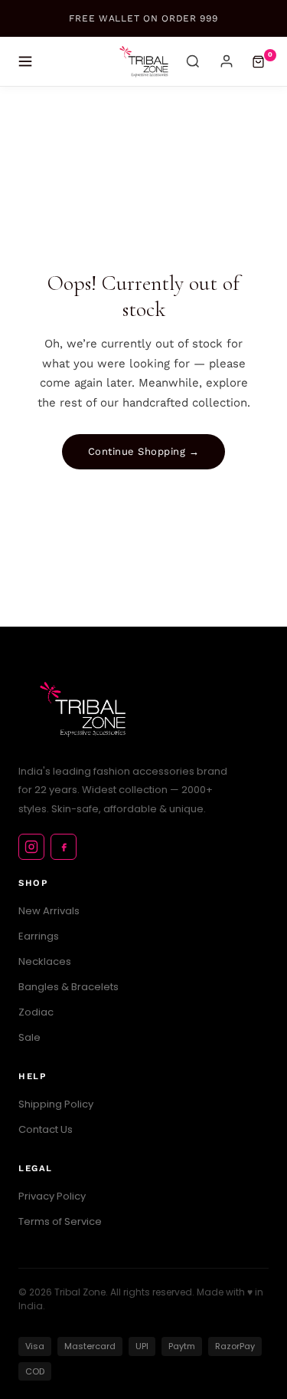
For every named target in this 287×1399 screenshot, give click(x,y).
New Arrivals (49, 911)
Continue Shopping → (144, 451)
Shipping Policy (55, 1104)
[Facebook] (64, 847)
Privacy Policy (52, 1196)
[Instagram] (31, 847)
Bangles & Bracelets (68, 986)
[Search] (192, 61)
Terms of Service (60, 1221)
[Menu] (25, 61)
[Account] (226, 61)
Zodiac (36, 1012)
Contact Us (45, 1129)
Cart (270, 54)
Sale (29, 1037)
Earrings (38, 936)
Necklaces (44, 961)
